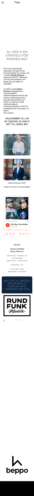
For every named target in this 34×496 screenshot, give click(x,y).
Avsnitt (3, 488)
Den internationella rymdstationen (21, 488)
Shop (27, 490)
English (23, 490)
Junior (8, 488)
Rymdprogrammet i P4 (8, 490)
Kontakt (18, 490)
